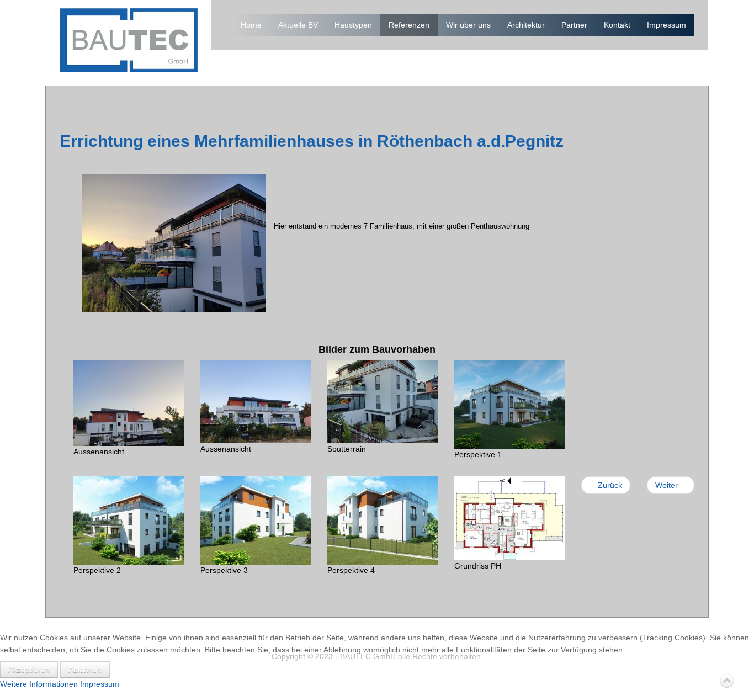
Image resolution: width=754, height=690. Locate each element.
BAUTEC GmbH (129, 40)
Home (251, 24)
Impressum (666, 24)
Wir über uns (468, 24)
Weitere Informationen (39, 684)
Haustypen (353, 24)
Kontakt (617, 24)
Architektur (526, 24)
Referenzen (409, 24)
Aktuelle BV (298, 24)
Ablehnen (85, 669)
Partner (574, 24)
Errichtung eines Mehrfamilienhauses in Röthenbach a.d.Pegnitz (312, 141)
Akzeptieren (29, 669)
